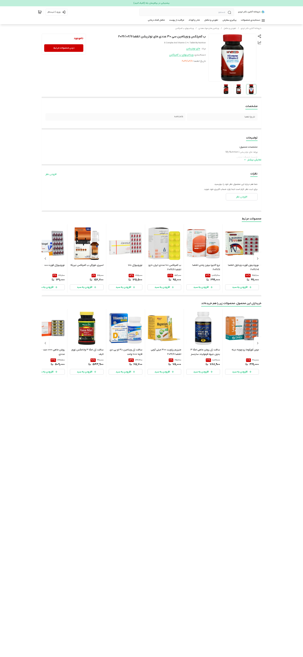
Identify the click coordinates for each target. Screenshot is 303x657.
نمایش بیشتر (254, 159)
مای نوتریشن (193, 48)
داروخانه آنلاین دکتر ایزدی (251, 28)
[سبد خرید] (40, 12)
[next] (45, 258)
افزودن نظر (51, 174)
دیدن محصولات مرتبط (63, 47)
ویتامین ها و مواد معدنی (208, 28)
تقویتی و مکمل (230, 28)
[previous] (257, 258)
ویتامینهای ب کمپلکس (184, 28)
